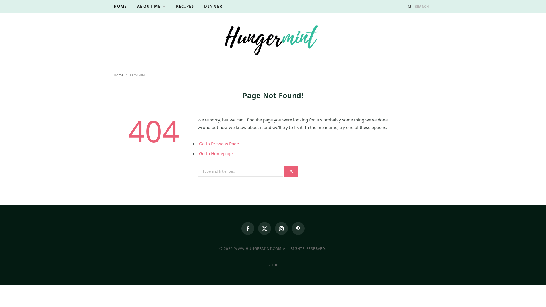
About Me (149, 6)
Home (120, 6)
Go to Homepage (216, 153)
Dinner (213, 6)
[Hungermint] (273, 39)
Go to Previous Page (219, 143)
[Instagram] (281, 228)
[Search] (410, 6)
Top (274, 265)
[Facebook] (247, 228)
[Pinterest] (298, 228)
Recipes (185, 6)
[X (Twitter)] (264, 228)
